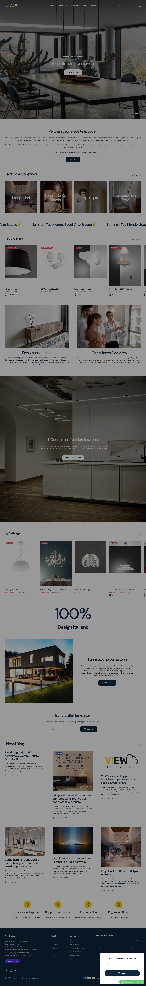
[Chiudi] (140, 957)
